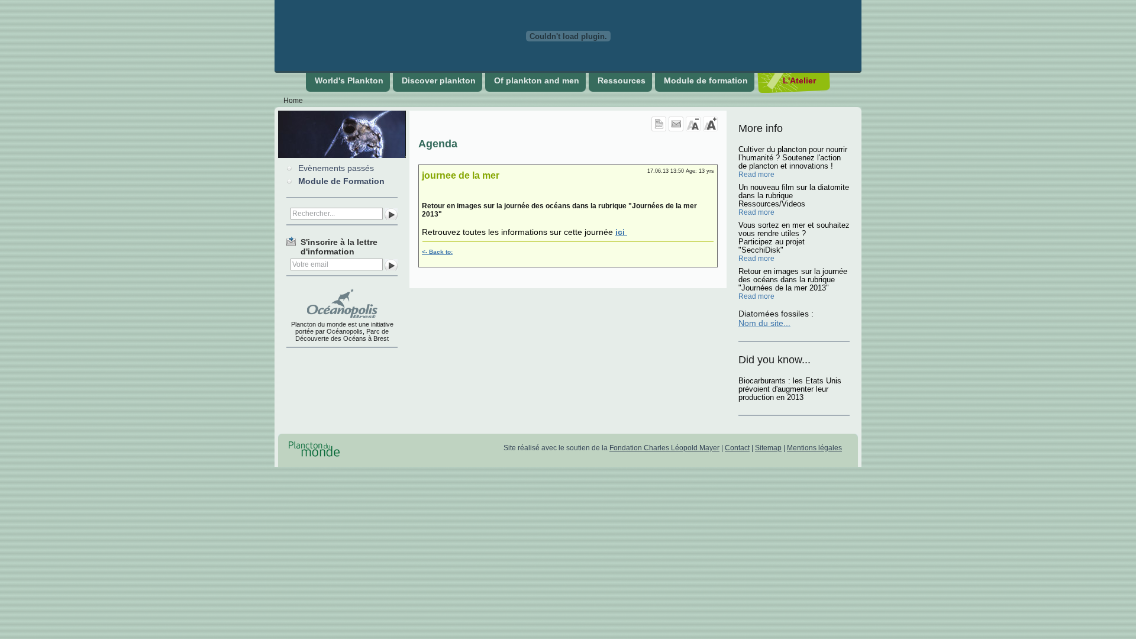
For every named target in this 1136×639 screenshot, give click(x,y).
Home (293, 100)
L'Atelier (799, 80)
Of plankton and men (536, 80)
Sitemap (768, 448)
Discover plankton (439, 80)
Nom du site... (764, 323)
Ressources (622, 80)
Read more (756, 174)
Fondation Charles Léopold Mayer (664, 448)
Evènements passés (336, 168)
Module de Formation (341, 181)
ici (621, 232)
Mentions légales (814, 448)
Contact (737, 448)
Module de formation (706, 80)
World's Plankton (349, 80)
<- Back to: (437, 251)
